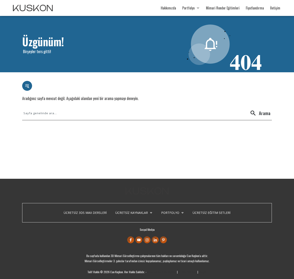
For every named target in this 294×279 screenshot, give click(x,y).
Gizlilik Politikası (187, 272)
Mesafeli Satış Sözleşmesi (161, 272)
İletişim (203, 272)
